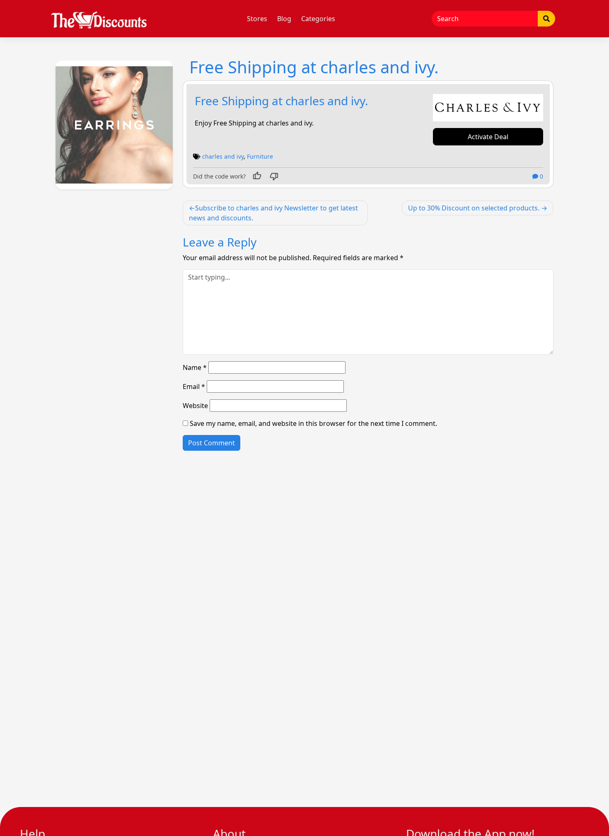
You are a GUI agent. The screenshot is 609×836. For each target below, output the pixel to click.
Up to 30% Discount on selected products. (473, 208)
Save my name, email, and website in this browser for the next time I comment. (313, 423)
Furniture (260, 156)
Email (194, 386)
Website (195, 405)
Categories (318, 18)
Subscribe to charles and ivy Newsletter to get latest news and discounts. (273, 212)
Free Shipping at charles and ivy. (281, 101)
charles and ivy (223, 156)
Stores (257, 18)
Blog (284, 18)
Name (195, 367)
